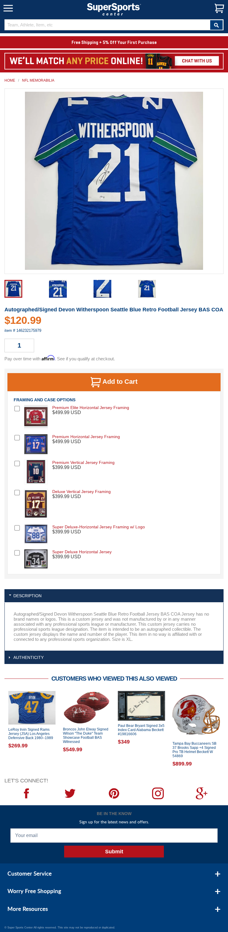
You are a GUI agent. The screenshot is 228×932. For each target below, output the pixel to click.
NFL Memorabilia (38, 80)
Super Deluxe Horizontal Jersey (82, 551)
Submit (114, 852)
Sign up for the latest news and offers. (114, 822)
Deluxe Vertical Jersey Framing (81, 491)
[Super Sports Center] (114, 8)
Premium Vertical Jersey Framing (83, 462)
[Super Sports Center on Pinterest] (114, 793)
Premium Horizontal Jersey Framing (86, 436)
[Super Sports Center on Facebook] (26, 793)
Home (9, 80)
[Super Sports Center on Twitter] (70, 793)
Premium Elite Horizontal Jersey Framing (90, 407)
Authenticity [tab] (28, 657)
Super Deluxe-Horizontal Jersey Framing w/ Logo (98, 526)
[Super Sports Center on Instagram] (158, 793)
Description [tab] (27, 595)
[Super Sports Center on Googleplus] (202, 793)
